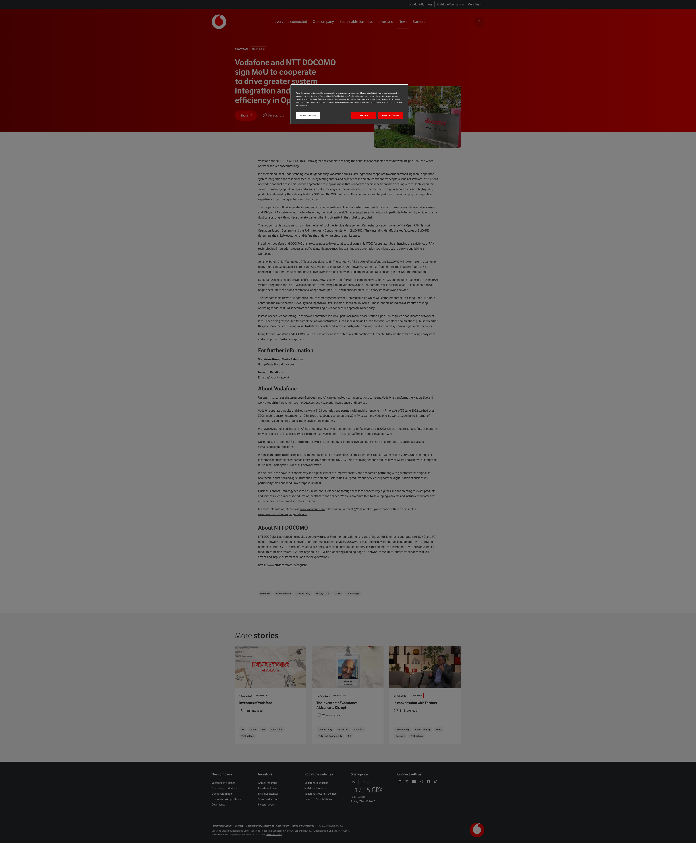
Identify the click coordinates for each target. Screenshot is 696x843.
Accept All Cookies (390, 115)
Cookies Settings (308, 115)
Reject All (363, 115)
